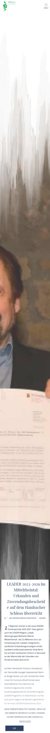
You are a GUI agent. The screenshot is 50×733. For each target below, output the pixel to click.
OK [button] (14, 728)
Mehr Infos (25, 721)
